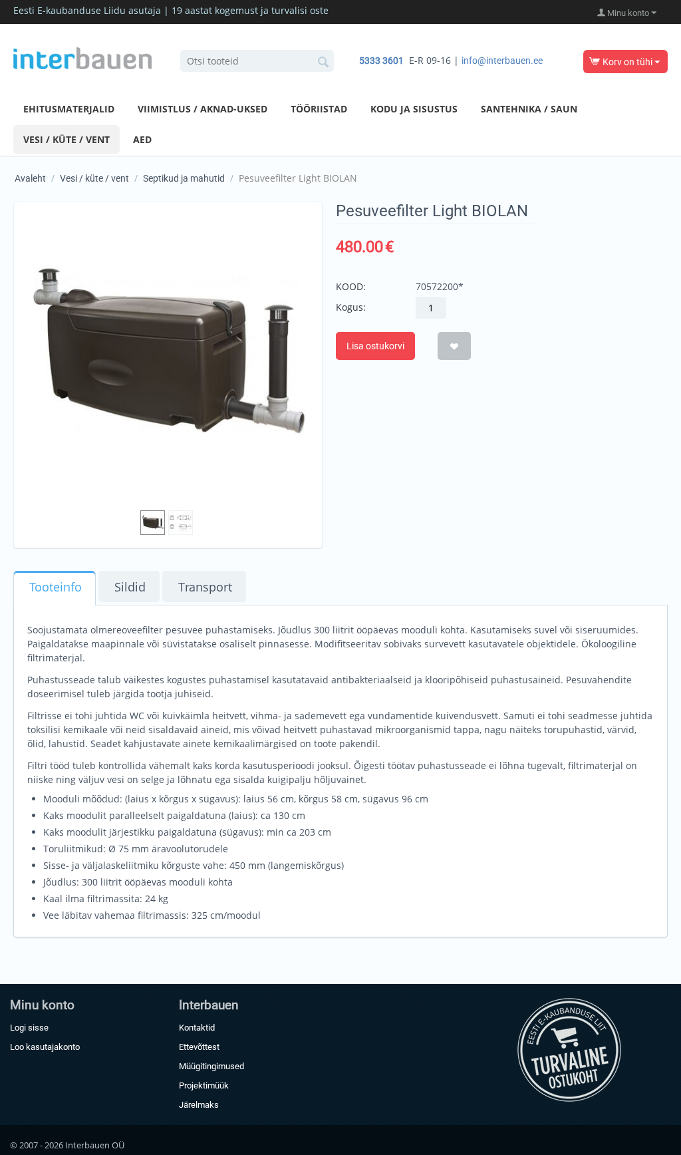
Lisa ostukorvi (375, 346)
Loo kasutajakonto (45, 1047)
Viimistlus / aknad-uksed (202, 108)
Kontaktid (197, 1028)
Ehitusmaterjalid (68, 108)
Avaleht (30, 178)
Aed (142, 139)
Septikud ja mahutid (184, 178)
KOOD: (351, 286)
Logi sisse (29, 1028)
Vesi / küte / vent (66, 139)
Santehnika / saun (529, 108)
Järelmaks (199, 1105)
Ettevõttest (199, 1047)
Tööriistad (319, 108)
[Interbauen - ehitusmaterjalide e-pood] (82, 57)
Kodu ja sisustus (414, 108)
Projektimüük (204, 1085)
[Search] (324, 62)
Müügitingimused (211, 1066)
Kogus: (351, 307)
